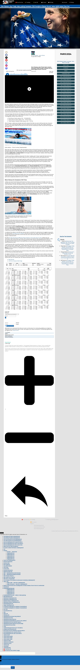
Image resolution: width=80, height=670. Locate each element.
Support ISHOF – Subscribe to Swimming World (16, 582)
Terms (5, 626)
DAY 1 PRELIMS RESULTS (65, 76)
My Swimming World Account (9, 588)
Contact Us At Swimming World (9, 560)
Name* (17, 322)
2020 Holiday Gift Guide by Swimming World (12, 536)
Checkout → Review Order (12, 551)
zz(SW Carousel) (7, 635)
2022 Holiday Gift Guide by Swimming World (12, 537)
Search (56, 519)
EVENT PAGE (66, 65)
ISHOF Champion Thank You (9, 575)
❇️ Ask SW (35, 2)
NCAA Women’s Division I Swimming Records (12, 602)
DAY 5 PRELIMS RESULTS (65, 99)
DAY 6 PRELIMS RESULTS (65, 105)
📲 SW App (71, 2)
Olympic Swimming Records (9, 605)
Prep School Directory (8, 610)
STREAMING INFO (66, 73)
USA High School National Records (10, 629)
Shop (4, 612)
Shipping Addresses (10, 553)
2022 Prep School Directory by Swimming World (13, 539)
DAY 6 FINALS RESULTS (66, 108)
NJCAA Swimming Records (8, 603)
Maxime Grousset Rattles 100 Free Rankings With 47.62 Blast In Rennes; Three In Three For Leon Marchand (24, 585)
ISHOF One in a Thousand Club (9, 578)
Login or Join (6, 581)
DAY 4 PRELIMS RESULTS (65, 94)
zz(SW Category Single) (8, 637)
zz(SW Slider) (6, 646)
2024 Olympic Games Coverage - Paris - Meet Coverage (66, 62)
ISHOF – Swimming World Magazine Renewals (12, 574)
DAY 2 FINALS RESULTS (66, 85)
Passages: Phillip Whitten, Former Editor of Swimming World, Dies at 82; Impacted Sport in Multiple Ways (67, 248)
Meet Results (11, 259)
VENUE (65, 70)
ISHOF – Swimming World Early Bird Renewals (12, 573)
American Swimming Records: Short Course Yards (13, 545)
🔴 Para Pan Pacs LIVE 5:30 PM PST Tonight (12, 650)
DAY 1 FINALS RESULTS (66, 79)
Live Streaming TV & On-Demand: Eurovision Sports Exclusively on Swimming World (19, 580)
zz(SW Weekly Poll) (7, 647)
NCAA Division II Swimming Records (10, 598)
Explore (32, 523)
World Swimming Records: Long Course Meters (12, 632)
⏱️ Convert (43, 2)
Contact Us (54, 531)
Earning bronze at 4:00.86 (18, 233)
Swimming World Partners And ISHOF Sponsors (12, 622)
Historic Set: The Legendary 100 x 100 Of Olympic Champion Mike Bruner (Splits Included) (67, 243)
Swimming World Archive (39, 527)
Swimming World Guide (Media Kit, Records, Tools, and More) (15, 620)
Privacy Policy (67, 531)
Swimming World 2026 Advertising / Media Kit (12, 616)
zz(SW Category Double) (8, 636)
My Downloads (6, 587)
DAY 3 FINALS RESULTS (66, 91)
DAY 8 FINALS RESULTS (66, 119)
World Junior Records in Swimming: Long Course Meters (14, 630)
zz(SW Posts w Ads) (7, 640)
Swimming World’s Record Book (9, 625)
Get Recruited (6, 568)
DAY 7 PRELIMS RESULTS (65, 111)
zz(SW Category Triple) (8, 639)
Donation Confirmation (8, 561)
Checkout (5, 550)
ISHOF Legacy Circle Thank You (9, 577)
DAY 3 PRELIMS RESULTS (65, 88)
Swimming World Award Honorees (10, 619)
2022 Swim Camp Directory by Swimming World (12, 540)
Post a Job (5, 609)
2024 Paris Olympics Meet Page (15, 261)
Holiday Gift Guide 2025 (8, 571)
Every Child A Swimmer (8, 566)
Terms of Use (16, 330)
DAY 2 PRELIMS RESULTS (65, 82)
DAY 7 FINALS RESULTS (66, 114)
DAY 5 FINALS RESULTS (66, 102)
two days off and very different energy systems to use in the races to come (25, 237)
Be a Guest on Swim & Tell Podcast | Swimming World (13, 547)
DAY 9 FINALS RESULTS (66, 122)
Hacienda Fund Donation (8, 570)
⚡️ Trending (27, 2)
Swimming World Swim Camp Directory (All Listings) (13, 623)
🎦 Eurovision (33, 522)
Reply (2, 664)
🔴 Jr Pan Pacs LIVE (7, 649)
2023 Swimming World (39, 528)
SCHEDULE (65, 68)
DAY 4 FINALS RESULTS (66, 96)
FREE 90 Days (6, 567)
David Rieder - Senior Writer (39, 55)
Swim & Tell (6, 613)
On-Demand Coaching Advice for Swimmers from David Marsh (15, 606)
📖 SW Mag (50, 2)
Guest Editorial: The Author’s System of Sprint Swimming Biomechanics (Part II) (67, 257)
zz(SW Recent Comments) (8, 642)
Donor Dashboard (7, 564)
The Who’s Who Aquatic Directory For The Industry (13, 627)
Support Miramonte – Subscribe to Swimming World (17, 584)
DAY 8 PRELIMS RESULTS (65, 117)
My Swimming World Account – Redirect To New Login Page (15, 595)
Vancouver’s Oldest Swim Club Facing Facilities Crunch (68, 253)
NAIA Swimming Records (8, 596)
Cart (4, 549)
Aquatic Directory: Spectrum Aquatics (11, 546)
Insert (12, 667)
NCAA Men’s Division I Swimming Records (11, 600)
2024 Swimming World (39, 525)
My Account (64, 2)
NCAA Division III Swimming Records (10, 599)
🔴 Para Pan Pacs (19, 2)
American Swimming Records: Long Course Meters (13, 542)
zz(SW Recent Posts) (7, 643)
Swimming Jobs (6, 615)
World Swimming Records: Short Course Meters (13, 633)
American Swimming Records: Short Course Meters (13, 543)
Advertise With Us (74, 531)
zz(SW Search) (6, 644)
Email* (17, 324)
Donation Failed (6, 563)
